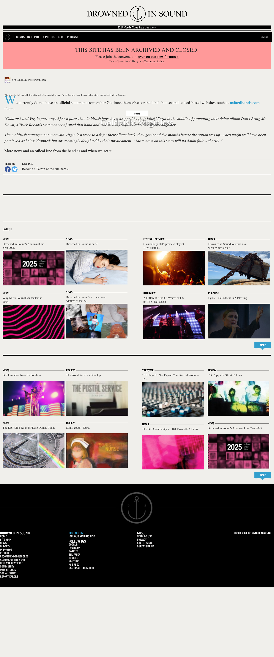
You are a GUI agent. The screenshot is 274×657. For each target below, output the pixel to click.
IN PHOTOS (6, 550)
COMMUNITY (7, 566)
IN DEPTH (5, 546)
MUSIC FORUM (8, 570)
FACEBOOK (74, 548)
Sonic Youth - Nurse (78, 427)
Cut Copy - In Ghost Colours (225, 375)
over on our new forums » (158, 56)
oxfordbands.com (245, 102)
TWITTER (73, 551)
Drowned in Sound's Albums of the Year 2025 (235, 428)
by (19, 79)
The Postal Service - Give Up (83, 375)
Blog (61, 37)
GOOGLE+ (73, 544)
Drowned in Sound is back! (82, 244)
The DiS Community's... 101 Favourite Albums (170, 429)
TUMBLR (73, 558)
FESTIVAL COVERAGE (11, 563)
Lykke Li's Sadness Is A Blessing (227, 298)
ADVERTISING (144, 543)
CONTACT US (76, 533)
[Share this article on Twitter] (15, 169)
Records (19, 37)
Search (265, 37)
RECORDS (5, 553)
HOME (3, 536)
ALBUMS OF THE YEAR (12, 560)
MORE (263, 345)
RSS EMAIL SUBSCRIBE (81, 568)
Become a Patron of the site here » (45, 168)
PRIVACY (142, 540)
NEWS (3, 543)
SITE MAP (5, 540)
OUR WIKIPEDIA (145, 546)
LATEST (7, 229)
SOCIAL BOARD (8, 573)
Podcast (72, 37)
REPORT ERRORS (9, 576)
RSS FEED (74, 565)
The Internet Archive (154, 61)
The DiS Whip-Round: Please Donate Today (29, 427)
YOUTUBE (74, 561)
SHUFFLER (74, 555)
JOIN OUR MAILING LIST (82, 536)
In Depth (33, 37)
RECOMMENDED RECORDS (14, 556)
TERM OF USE (144, 536)
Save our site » (137, 27)
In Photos (48, 37)
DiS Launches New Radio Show (22, 375)
